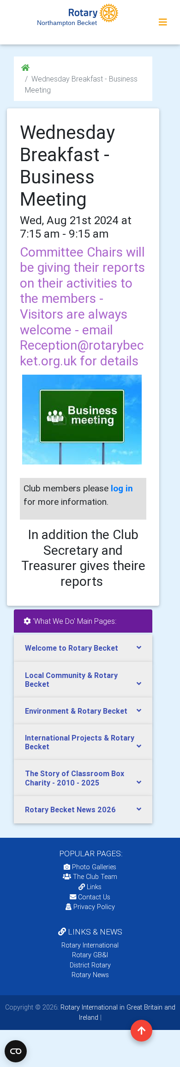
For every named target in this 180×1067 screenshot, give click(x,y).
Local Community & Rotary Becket (71, 680)
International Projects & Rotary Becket (79, 742)
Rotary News (90, 975)
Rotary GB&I (90, 955)
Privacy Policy (94, 907)
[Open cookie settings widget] (16, 1051)
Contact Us (93, 897)
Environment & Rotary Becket (76, 711)
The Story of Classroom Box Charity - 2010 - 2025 (74, 778)
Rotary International (90, 945)
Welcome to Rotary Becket (71, 648)
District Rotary (90, 965)
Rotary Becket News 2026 (70, 809)
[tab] (83, 648)
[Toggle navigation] (163, 22)
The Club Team (95, 876)
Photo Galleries (93, 867)
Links (94, 887)
